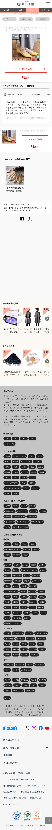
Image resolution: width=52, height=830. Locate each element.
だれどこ (21, 706)
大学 (24, 467)
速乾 (32, 544)
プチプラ (43, 613)
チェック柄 (30, 639)
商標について (36, 798)
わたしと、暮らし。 (12, 709)
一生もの (27, 613)
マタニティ (24, 472)
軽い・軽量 (33, 586)
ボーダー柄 (21, 639)
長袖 (24, 597)
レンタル (7, 607)
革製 (40, 644)
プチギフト (42, 680)
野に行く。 (10, 712)
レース (15, 644)
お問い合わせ (9, 773)
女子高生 (16, 680)
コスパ (7, 618)
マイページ (45, 10)
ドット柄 (7, 644)
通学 (7, 477)
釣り (26, 488)
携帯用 (23, 591)
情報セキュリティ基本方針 (15, 798)
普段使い (16, 654)
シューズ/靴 (34, 511)
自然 (42, 649)
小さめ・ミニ (36, 581)
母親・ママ (8, 685)
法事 (15, 493)
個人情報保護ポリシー (13, 785)
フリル (24, 644)
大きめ (26, 581)
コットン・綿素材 (41, 633)
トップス (7, 506)
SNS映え (27, 618)
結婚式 (7, 493)
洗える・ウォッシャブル (12, 549)
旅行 (7, 467)
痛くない (27, 575)
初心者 (33, 680)
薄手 (7, 597)
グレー (29, 664)
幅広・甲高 (33, 597)
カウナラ (20, 712)
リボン (32, 644)
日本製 (15, 602)
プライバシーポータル (35, 785)
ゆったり (16, 586)
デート (7, 461)
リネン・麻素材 (9, 639)
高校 (15, 467)
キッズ (19, 10)
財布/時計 (7, 516)
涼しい (15, 570)
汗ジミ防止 (16, 555)
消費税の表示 (24, 773)
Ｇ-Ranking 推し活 (34, 715)
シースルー (29, 633)
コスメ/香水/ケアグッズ (20, 527)
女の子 (33, 685)
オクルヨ (31, 706)
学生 (7, 690)
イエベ (24, 607)
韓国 (24, 602)
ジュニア (7, 680)
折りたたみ (32, 591)
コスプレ (7, 698)
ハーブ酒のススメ (17, 715)
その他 (7, 527)
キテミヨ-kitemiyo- (11, 204)
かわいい (16, 649)
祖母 (17, 685)
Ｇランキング (11, 706)
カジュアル (33, 649)
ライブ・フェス (26, 461)
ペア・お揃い (17, 618)
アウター (16, 506)
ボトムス (24, 506)
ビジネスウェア (9, 511)
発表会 (33, 472)
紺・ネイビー (39, 664)
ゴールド (16, 670)
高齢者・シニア (17, 690)
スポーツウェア (9, 522)
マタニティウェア (37, 522)
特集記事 (43, 19)
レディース (32, 10)
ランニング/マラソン (11, 483)
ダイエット (35, 488)
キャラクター (29, 690)
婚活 (32, 467)
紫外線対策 (8, 581)
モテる (40, 607)
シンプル (24, 649)
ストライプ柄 (40, 639)
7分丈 (7, 602)
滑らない (17, 565)
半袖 (15, 597)
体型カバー (33, 602)
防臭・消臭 (27, 549)
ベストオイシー (29, 709)
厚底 (15, 607)
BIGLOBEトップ (10, 804)
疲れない (42, 565)
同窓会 (15, 461)
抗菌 (7, 555)
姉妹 (25, 685)
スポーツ (24, 477)
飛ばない (34, 565)
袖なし (42, 597)
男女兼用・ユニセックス (12, 623)
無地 (7, 649)
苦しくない (8, 565)
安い (35, 613)
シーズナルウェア (23, 522)
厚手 (41, 591)
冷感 (16, 544)
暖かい (7, 570)
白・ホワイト (8, 664)
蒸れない (25, 565)
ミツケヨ (29, 712)
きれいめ (7, 654)
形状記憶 (25, 555)
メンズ (6, 10)
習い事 (42, 472)
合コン (39, 456)
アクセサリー (31, 516)
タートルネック (17, 633)
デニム (7, 633)
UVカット (7, 544)
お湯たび (40, 706)
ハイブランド (17, 613)
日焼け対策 (17, 581)
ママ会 (15, 472)
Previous (5, 319)
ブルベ (32, 607)
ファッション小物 (19, 516)
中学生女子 (24, 680)
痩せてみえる (17, 575)
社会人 (42, 685)
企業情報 (7, 755)
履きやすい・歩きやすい (29, 570)
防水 (24, 544)
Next (47, 319)
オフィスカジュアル (19, 456)
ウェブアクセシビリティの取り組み (18, 779)
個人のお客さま (11, 739)
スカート (32, 506)
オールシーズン (9, 444)
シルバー (7, 670)
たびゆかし (39, 712)
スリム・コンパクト (11, 591)
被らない (7, 575)
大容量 (24, 586)
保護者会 (7, 472)
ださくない (36, 575)
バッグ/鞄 (43, 511)
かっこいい (24, 654)
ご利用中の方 (10, 763)
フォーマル (34, 654)
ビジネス (7, 456)
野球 (31, 483)
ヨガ (23, 483)
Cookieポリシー (10, 791)
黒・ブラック (20, 664)
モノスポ (40, 709)
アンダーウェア (22, 511)
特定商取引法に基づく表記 (32, 791)
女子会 (40, 467)
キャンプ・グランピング (12, 488)
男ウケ (7, 613)
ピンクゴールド (26, 670)
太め (7, 586)
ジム (32, 477)
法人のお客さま (11, 747)
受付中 (9, 19)
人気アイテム (26, 19)
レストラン (37, 461)
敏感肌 (42, 602)
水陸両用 (36, 549)
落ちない (43, 570)
